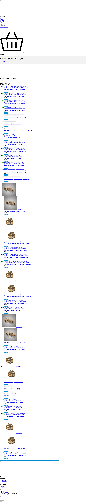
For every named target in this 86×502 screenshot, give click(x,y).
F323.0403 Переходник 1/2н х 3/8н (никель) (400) (16, 243)
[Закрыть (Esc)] (0, 500)
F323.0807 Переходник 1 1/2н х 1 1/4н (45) (15, 151)
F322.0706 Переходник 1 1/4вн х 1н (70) (14, 144)
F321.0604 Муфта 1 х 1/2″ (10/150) (13, 409)
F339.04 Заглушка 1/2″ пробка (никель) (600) (15, 250)
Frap (9, 83)
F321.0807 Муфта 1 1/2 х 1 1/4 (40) (13, 124)
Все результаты (3, 25)
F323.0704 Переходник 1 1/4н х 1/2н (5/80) (15, 172)
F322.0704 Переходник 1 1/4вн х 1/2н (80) (14, 103)
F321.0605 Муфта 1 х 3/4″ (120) (12, 389)
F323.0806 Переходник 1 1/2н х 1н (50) (14, 382)
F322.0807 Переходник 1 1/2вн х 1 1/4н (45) (15, 96)
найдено (2, 24)
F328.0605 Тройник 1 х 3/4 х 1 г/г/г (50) (14, 310)
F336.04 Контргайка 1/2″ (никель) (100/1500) (15, 416)
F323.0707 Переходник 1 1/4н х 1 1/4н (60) (15, 455)
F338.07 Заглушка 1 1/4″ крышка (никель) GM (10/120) (18, 130)
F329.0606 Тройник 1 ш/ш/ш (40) (12, 158)
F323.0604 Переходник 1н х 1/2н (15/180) (14, 448)
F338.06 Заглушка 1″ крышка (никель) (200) (15, 303)
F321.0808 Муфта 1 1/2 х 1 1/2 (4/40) (13, 402)
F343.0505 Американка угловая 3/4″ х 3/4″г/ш (15, 342)
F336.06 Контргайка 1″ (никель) (12, 395)
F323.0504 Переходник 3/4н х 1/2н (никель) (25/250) (17, 296)
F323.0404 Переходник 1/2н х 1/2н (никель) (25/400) (17, 264)
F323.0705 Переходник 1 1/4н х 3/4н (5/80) (15, 117)
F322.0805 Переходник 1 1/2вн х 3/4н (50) (14, 349)
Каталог (3, 61)
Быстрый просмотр (22, 86)
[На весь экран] (2, 500)
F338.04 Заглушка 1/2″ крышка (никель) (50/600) (16, 257)
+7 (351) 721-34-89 (4, 27)
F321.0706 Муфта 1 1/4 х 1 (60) (12, 137)
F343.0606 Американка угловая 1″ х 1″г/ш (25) (16, 211)
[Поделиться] (1, 500)
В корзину (5, 92)
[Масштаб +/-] (3, 500)
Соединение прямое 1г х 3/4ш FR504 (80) (14, 165)
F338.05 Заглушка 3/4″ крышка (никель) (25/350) (16, 89)
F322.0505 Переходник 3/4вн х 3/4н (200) (14, 110)
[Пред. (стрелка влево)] (0, 501)
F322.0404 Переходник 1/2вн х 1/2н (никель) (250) (17, 179)
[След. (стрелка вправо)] (1, 501)
